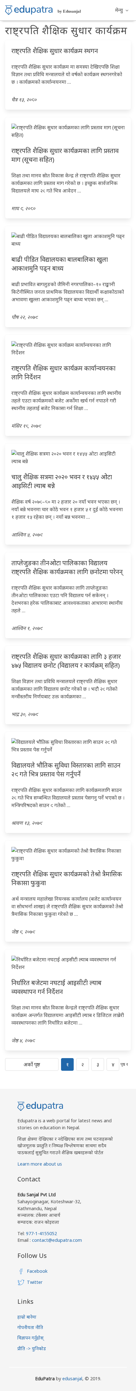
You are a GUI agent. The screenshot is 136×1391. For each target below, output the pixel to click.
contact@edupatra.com (56, 1240)
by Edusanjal (69, 11)
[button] (121, 10)
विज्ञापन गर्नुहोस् (30, 1338)
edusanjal (72, 1379)
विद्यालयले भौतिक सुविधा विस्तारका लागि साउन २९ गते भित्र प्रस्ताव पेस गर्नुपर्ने (66, 769)
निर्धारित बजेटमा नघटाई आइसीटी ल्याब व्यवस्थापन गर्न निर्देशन (56, 987)
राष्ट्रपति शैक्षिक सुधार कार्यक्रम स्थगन (54, 50)
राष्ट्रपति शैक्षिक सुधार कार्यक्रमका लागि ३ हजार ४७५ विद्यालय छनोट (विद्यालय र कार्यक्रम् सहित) (66, 661)
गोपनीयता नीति (30, 1327)
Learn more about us (39, 1164)
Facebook (37, 1271)
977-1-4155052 (41, 1233)
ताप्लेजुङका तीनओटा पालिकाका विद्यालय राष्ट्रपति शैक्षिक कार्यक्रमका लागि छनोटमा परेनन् (67, 567)
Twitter (35, 1282)
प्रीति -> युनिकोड (31, 1348)
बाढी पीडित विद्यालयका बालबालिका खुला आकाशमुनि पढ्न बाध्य (59, 264)
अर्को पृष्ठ (31, 1064)
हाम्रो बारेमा (26, 1317)
